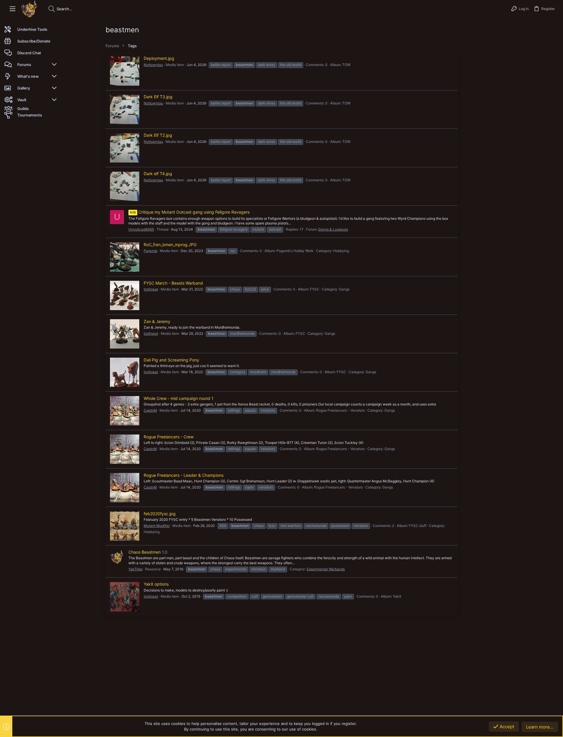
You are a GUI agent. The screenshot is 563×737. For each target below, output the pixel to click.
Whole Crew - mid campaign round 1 (178, 398)
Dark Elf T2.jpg (158, 135)
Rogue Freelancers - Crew (169, 436)
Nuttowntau (153, 64)
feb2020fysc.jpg (160, 513)
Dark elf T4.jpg (158, 173)
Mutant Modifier (157, 525)
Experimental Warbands (326, 569)
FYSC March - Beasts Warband (173, 282)
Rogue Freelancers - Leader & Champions (183, 475)
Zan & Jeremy (157, 321)
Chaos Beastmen (144, 552)
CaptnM (150, 410)
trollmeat (151, 289)
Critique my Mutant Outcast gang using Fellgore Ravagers (190, 211)
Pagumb (150, 251)
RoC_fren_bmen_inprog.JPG (170, 244)
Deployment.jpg (159, 58)
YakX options (156, 584)
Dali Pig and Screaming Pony (171, 359)
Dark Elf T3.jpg (158, 96)
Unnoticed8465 (141, 229)
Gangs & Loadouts (333, 229)
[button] (12, 9)
